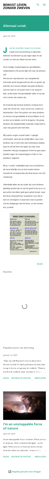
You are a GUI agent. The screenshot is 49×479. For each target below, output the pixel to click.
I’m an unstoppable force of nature (22, 426)
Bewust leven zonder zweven (16, 6)
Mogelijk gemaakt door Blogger (26, 471)
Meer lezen (40, 378)
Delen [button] (40, 264)
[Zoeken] (38, 4)
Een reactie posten (21, 378)
